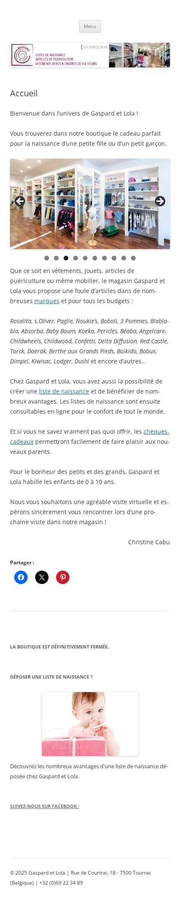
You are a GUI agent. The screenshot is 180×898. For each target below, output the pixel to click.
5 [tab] (85, 258)
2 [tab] (56, 258)
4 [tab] (75, 258)
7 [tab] (104, 258)
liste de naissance (64, 391)
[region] (90, 204)
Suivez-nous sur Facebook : (44, 806)
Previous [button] (20, 202)
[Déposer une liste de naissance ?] (90, 724)
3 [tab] (66, 258)
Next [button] (159, 202)
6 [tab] (95, 258)
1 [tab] (46, 258)
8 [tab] (114, 258)
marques (46, 301)
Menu (90, 26)
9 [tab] (123, 258)
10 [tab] (134, 258)
